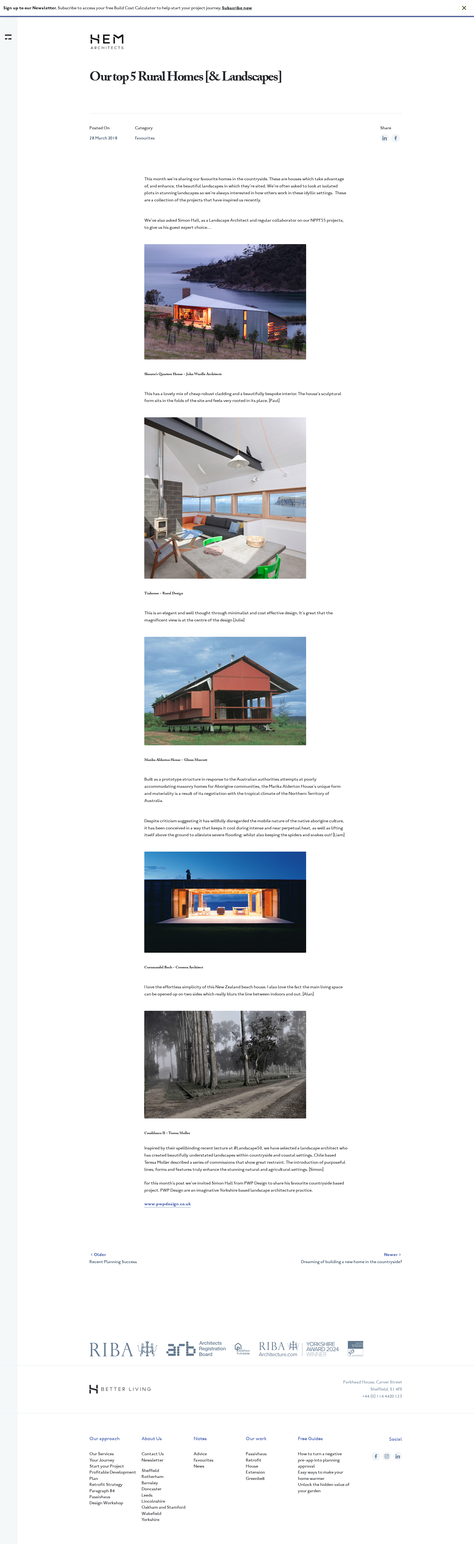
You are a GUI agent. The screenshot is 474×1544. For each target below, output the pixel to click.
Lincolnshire (153, 1501)
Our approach (104, 1438)
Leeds (147, 1495)
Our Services (101, 1453)
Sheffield (150, 1470)
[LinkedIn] (397, 1456)
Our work (256, 1438)
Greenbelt (255, 1478)
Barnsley (150, 1482)
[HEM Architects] (107, 42)
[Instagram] (386, 1456)
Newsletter (152, 1460)
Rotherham (152, 1476)
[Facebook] (375, 1456)
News (199, 1466)
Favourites (145, 138)
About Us (152, 1438)
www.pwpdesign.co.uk (167, 1203)
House (252, 1466)
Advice (200, 1453)
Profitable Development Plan (112, 1475)
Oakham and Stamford (163, 1507)
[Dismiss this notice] (464, 8)
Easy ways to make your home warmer (320, 1475)
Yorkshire (150, 1519)
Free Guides (310, 1438)
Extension (255, 1472)
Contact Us (153, 1453)
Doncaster (152, 1488)
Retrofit (253, 1460)
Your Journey (101, 1460)
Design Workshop (106, 1502)
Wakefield (151, 1513)
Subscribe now (237, 7)
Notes (200, 1438)
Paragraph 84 (102, 1490)
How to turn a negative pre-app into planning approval (320, 1460)
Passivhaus (99, 1496)
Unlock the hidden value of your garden (323, 1487)
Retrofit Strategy (106, 1484)
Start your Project (106, 1466)
